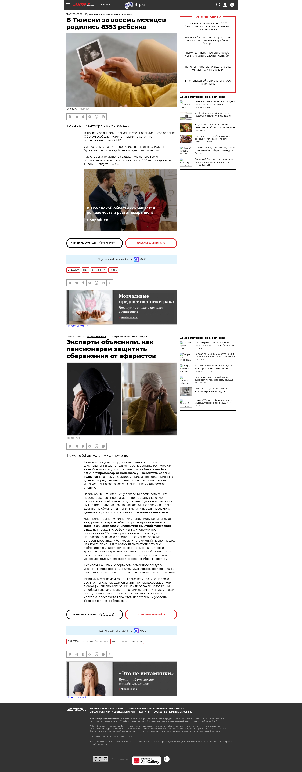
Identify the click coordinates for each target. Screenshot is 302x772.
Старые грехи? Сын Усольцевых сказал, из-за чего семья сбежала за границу (214, 345)
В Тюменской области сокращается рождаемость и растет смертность (121, 210)
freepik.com (84, 108)
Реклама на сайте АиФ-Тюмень (107, 708)
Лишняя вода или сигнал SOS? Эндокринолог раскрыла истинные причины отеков (208, 26)
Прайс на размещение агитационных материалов (156, 708)
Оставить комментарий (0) (151, 243)
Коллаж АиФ (73, 438)
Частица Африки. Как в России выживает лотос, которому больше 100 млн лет (214, 380)
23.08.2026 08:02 (75, 336)
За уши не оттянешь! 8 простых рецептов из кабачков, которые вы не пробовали (215, 127)
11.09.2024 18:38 (74, 14)
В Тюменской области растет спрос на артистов (208, 82)
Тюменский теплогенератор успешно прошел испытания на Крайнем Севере (207, 40)
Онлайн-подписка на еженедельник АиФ (112, 712)
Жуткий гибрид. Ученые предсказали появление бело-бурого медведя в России (215, 150)
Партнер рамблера (120, 759)
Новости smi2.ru (78, 326)
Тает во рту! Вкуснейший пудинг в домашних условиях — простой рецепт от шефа (213, 139)
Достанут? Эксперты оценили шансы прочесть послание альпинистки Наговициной (215, 162)
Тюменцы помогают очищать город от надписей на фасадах (208, 68)
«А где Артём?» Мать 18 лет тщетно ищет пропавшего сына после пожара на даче (214, 368)
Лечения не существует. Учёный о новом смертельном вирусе (213, 390)
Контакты (144, 712)
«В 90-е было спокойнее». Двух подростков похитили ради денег (213, 114)
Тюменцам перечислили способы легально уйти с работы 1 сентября (207, 54)
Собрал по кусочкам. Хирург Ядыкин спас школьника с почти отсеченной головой (215, 357)
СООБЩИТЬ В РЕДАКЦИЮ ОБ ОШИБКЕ (173, 712)
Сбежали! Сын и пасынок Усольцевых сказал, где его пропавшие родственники (215, 104)
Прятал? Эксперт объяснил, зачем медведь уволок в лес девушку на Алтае (213, 403)
